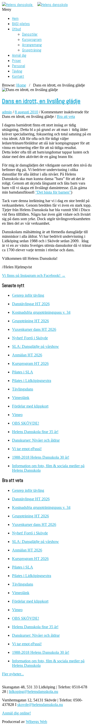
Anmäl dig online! (16, 713)
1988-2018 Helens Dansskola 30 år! (40, 457)
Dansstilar (30, 34)
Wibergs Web (36, 721)
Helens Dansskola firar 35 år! (35, 432)
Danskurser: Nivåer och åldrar (36, 440)
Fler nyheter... (13, 674)
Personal (18, 65)
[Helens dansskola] (17, 4)
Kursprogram (32, 39)
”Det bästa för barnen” (53, 192)
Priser (16, 60)
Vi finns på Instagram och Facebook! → (33, 275)
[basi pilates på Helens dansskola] (52, 4)
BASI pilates (21, 23)
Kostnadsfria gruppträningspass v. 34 (41, 312)
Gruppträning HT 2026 (30, 321)
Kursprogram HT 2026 (30, 363)
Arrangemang (32, 44)
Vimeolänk (20, 397)
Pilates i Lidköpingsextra (31, 380)
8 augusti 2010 (26, 112)
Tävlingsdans (22, 389)
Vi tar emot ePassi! (27, 449)
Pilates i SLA (22, 372)
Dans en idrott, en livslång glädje (41, 101)
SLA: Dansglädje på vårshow (35, 346)
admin (7, 112)
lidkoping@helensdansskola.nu (33, 691)
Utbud (16, 29)
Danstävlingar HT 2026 (31, 304)
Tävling (17, 71)
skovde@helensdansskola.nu (40, 704)
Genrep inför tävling (28, 295)
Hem (15, 18)
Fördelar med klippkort (30, 406)
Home (21, 85)
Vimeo (17, 415)
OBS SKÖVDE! (25, 423)
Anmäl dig (19, 55)
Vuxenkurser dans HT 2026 (34, 329)
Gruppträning (31, 50)
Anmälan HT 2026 (27, 355)
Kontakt (18, 76)
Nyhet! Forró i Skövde (30, 338)
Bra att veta (66, 116)
